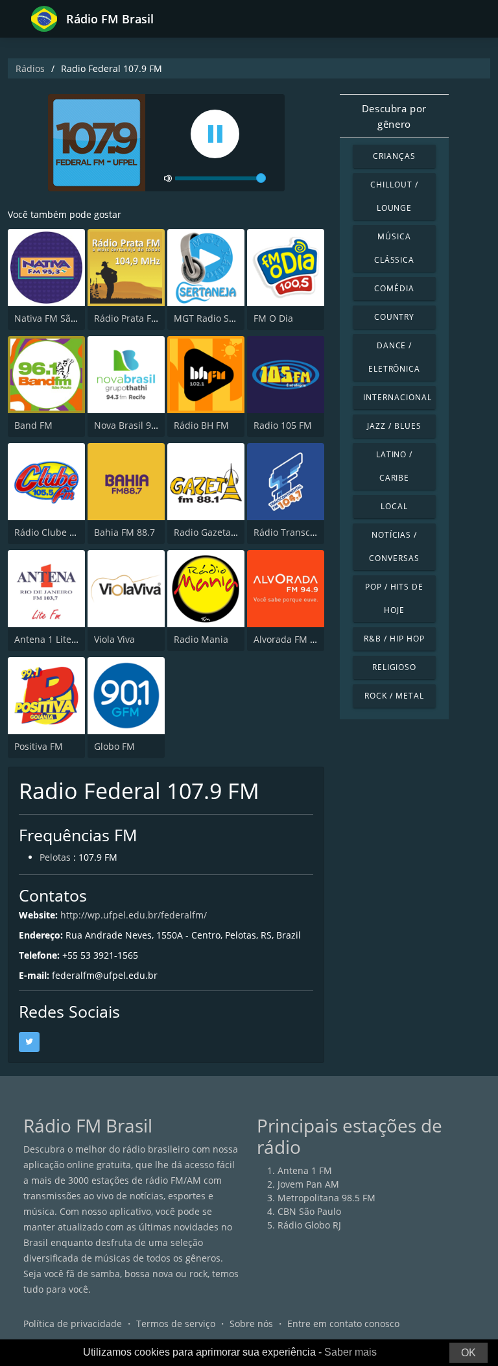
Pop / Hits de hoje (394, 598)
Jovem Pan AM (308, 1184)
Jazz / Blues (394, 425)
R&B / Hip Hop (394, 638)
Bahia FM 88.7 (124, 532)
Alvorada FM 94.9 (291, 639)
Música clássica (394, 248)
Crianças (394, 156)
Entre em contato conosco (343, 1323)
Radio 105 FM (283, 425)
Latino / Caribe (394, 466)
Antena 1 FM (305, 1170)
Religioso (394, 667)
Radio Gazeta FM (210, 532)
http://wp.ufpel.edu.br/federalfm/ (133, 915)
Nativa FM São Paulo (58, 318)
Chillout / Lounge (394, 196)
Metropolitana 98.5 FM (326, 1198)
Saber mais (350, 1352)
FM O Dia (273, 318)
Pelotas (55, 857)
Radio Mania (201, 639)
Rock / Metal (394, 695)
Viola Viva (114, 639)
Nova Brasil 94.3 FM (137, 425)
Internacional (397, 397)
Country (394, 316)
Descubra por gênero (394, 116)
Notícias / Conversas (394, 546)
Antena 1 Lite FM (50, 639)
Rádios (30, 68)
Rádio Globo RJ (309, 1225)
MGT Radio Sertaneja (219, 318)
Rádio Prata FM (127, 318)
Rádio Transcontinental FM (312, 532)
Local (394, 506)
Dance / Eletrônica (394, 357)
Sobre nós (251, 1323)
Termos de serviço (175, 1323)
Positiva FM (38, 746)
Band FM (33, 425)
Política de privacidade (72, 1323)
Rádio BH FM (201, 425)
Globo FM (114, 746)
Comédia (394, 288)
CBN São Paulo (309, 1211)
